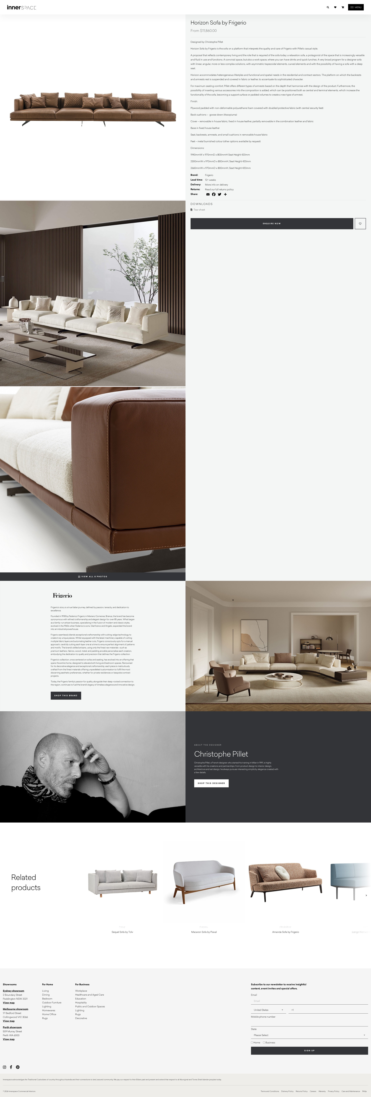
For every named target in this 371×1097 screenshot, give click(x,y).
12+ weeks (210, 179)
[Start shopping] (343, 7)
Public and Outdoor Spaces (90, 1006)
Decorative (81, 1018)
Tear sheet (199, 209)
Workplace (81, 990)
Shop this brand (66, 695)
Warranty (322, 1091)
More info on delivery (216, 184)
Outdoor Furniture (51, 1002)
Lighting (46, 1006)
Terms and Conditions (270, 1091)
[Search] (328, 7)
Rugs (45, 1018)
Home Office (49, 1014)
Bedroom (47, 998)
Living (45, 990)
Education (80, 998)
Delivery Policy (287, 1091)
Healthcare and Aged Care (89, 994)
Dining (46, 994)
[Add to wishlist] (360, 223)
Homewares (48, 1010)
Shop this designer (211, 783)
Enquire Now (272, 223)
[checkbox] (309, 1042)
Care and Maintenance (351, 1091)
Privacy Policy (333, 1091)
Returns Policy (302, 1091)
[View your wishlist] (335, 7)
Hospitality (81, 1002)
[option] (41, 882)
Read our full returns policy (219, 189)
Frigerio (209, 175)
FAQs (364, 1091)
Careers (313, 1091)
